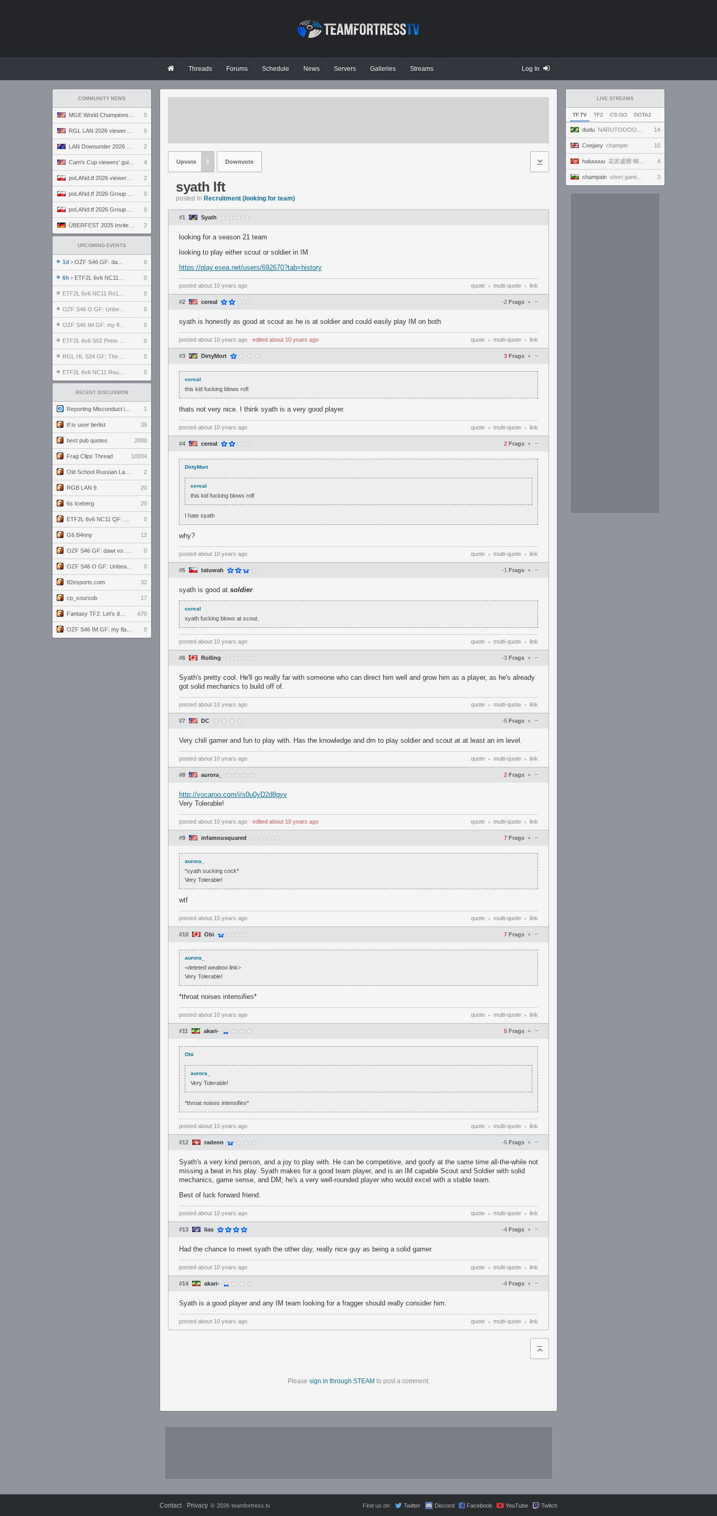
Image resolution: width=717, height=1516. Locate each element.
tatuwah (212, 570)
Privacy (197, 1505)
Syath (209, 217)
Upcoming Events (102, 245)
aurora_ (211, 775)
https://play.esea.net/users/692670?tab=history (250, 267)
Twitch (549, 1505)
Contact (171, 1505)
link (534, 285)
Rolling (211, 658)
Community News (101, 98)
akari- (211, 1031)
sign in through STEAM (342, 1381)
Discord (445, 1505)
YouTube (516, 1505)
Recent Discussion (102, 392)
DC (205, 721)
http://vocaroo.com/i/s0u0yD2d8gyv (233, 794)
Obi (209, 935)
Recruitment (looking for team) (249, 198)
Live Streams (615, 98)
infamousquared (224, 838)
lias (209, 1230)
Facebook (479, 1505)
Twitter (412, 1505)
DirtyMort (214, 356)
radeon (214, 1142)
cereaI (209, 302)
